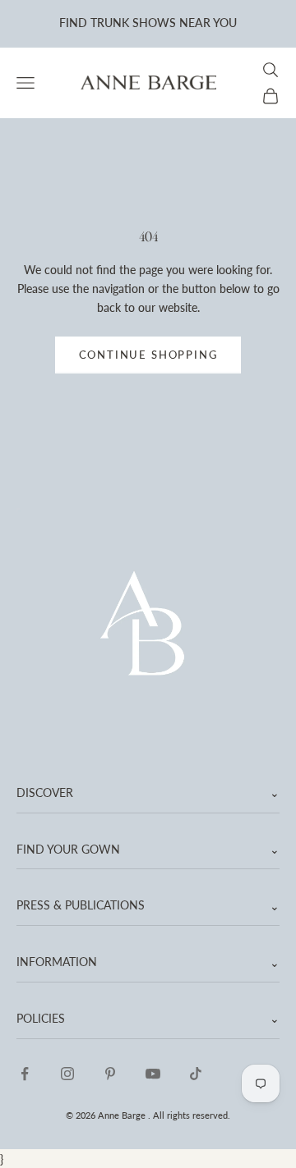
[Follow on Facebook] (24, 1073)
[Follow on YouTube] (153, 1073)
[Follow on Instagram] (67, 1073)
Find (73, 23)
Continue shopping (148, 354)
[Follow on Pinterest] (110, 1073)
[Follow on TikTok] (195, 1073)
